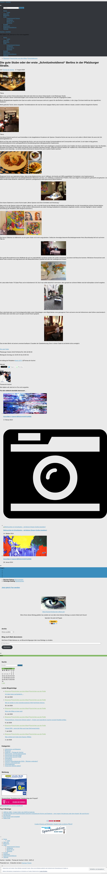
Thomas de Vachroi (8, 69)
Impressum (6, 26)
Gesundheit (8, 758)
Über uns (6, 14)
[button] (14, 162)
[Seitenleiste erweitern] (0, 565)
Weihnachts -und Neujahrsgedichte (15, 753)
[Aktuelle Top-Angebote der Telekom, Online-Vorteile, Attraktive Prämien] (14, 804)
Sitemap (5, 29)
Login (8, 12)
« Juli (3, 683)
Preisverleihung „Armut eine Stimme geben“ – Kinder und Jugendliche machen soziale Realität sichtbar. (35, 720)
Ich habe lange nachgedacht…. (14, 694)
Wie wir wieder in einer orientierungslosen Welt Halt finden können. (25, 702)
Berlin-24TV (18, 360)
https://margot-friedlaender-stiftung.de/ (53, 612)
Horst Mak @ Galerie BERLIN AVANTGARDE (17, 416)
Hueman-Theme (26, 863)
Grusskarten (8, 760)
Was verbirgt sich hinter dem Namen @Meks (18, 737)
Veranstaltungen (33, 58)
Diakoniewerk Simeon (13, 18)
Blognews (6, 15)
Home (5, 11)
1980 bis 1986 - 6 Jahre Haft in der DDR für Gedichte (19, 812)
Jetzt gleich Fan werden (11, 587)
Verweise (9, 23)
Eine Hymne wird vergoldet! (11, 816)
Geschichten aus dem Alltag (18, 58)
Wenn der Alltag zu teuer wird (13, 711)
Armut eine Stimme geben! (13, 766)
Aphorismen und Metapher (13, 749)
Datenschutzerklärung (9, 27)
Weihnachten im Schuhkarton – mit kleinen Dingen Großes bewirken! (25, 530)
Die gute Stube (4, 349)
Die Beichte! (7, 815)
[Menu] (0, 5)
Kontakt (5, 24)
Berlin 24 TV (10, 21)
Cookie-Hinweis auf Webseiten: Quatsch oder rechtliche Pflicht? (53, 824)
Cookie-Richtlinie (43, 871)
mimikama (10, 20)
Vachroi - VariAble (5, 2)
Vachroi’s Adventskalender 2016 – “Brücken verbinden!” (21, 761)
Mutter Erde (6, 818)
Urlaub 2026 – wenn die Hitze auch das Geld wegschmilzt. (22, 728)
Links (5, 17)
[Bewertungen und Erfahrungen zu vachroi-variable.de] (11, 805)
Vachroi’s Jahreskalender (12, 763)
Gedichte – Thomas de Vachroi (14, 752)
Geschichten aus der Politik (38, 691)
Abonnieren (7, 647)
